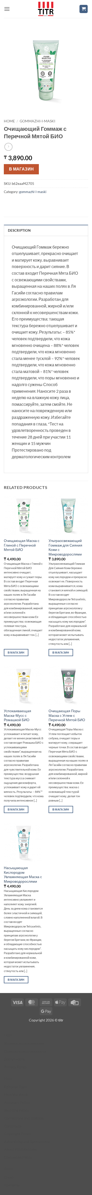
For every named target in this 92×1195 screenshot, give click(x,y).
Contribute (13, 1126)
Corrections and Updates (24, 1118)
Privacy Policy (15, 1067)
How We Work (16, 1094)
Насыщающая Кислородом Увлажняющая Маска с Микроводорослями (23, 874)
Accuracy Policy (17, 1102)
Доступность (14, 1059)
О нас (9, 1177)
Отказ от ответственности (25, 1051)
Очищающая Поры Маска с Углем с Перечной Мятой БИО (67, 715)
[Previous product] (8, 147)
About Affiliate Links (20, 1149)
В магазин (21, 169)
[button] (7, 9)
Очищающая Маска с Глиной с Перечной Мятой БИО (21, 545)
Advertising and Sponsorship (27, 1141)
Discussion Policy (18, 1157)
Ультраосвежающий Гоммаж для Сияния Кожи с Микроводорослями (65, 547)
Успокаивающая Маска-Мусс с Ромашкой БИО (17, 715)
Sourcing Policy (16, 1110)
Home (9, 121)
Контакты (11, 1185)
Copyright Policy (17, 1134)
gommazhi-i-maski (37, 121)
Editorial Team (15, 1087)
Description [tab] (19, 230)
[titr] (45, 9)
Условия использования (24, 1043)
